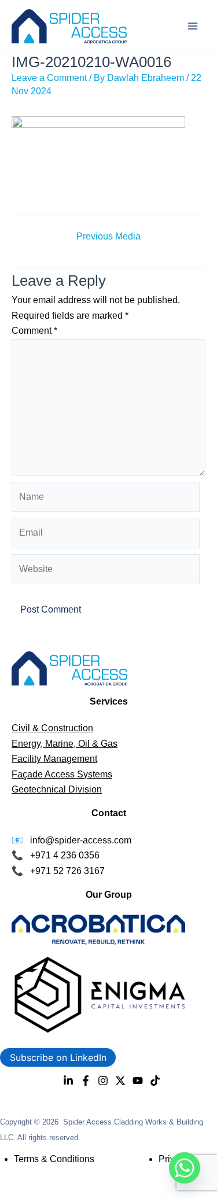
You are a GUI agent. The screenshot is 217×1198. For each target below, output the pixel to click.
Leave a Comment (49, 78)
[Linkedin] (68, 1080)
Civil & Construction (52, 728)
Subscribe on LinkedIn (58, 1057)
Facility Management (54, 759)
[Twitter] (120, 1080)
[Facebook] (85, 1080)
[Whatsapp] (184, 1168)
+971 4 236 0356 (65, 855)
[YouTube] (138, 1080)
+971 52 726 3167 (67, 871)
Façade (28, 774)
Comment (34, 331)
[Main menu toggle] (192, 26)
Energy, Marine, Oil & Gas (64, 744)
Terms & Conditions (54, 1159)
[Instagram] (103, 1080)
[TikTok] (155, 1080)
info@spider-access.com (80, 840)
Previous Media (108, 236)
